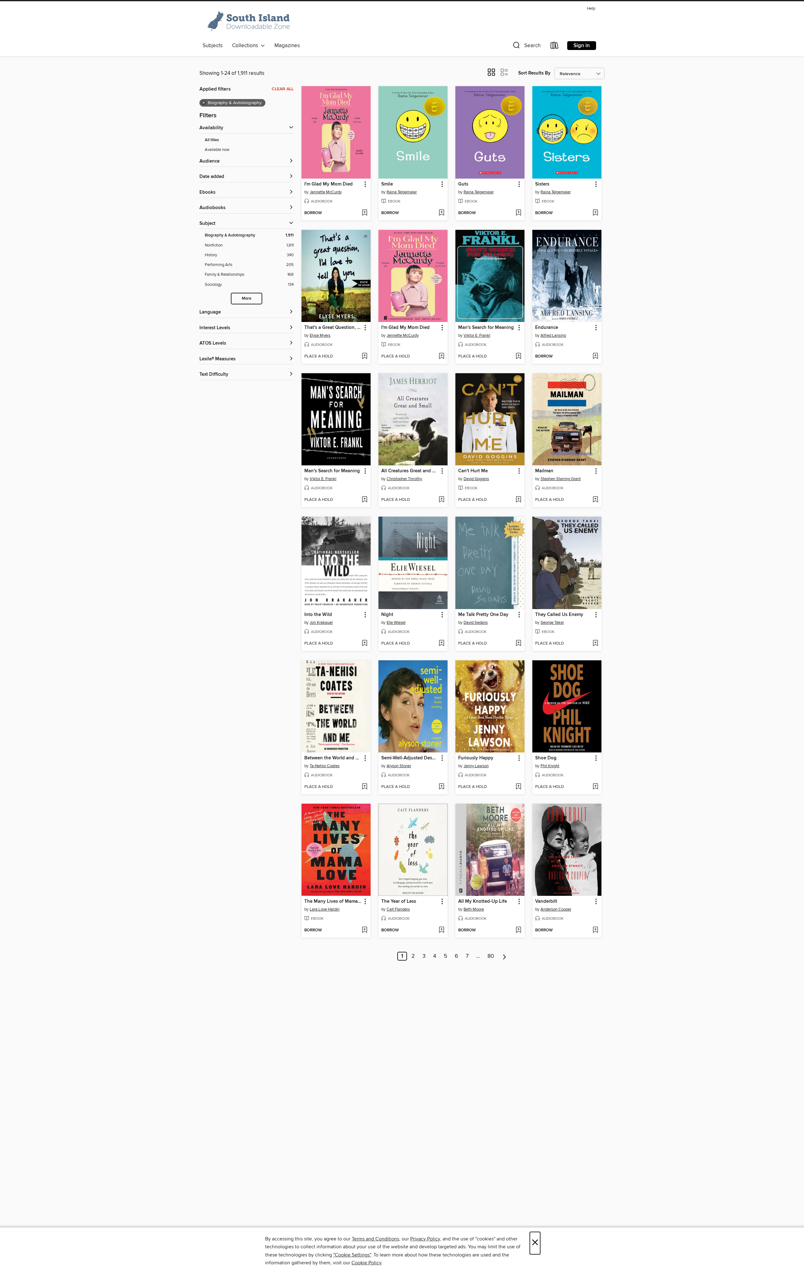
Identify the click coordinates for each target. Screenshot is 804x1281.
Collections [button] (246, 45)
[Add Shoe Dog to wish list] (595, 787)
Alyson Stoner (399, 765)
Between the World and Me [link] (333, 758)
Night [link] (387, 615)
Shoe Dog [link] (546, 758)
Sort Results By (534, 73)
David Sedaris (476, 622)
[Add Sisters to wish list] (595, 213)
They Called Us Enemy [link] (559, 615)
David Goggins (476, 478)
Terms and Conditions (375, 1239)
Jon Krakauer (321, 622)
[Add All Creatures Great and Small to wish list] (441, 500)
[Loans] (554, 47)
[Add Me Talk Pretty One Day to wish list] (518, 644)
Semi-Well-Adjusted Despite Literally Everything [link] (410, 758)
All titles (212, 140)
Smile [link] (387, 184)
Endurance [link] (546, 327)
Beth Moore (474, 909)
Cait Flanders (398, 909)
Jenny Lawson (476, 765)
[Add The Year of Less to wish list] (441, 930)
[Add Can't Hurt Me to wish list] (518, 500)
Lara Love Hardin (325, 909)
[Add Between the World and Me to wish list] (364, 787)
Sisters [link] (542, 184)
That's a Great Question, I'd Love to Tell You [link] (333, 327)
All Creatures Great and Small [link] (410, 471)
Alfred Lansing (553, 335)
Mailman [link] (544, 471)
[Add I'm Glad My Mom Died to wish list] (364, 213)
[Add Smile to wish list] (441, 213)
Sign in (581, 45)
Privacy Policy (425, 1239)
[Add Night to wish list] (441, 644)
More (246, 298)
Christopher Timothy (404, 478)
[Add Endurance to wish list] (595, 356)
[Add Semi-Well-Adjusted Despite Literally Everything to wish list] (441, 787)
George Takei (552, 622)
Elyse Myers (320, 335)
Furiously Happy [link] (475, 758)
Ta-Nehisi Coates (325, 765)
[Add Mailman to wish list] (595, 500)
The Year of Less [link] (398, 901)
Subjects (213, 45)
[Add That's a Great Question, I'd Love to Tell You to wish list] (364, 356)
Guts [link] (463, 184)
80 (490, 956)
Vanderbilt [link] (546, 901)
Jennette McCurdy (326, 192)
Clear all (283, 89)
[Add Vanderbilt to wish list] (595, 930)
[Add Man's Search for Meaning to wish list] (518, 356)
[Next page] (504, 956)
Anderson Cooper (556, 909)
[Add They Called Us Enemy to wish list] (595, 644)
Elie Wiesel (396, 622)
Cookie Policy (366, 1263)
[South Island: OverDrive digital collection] (250, 21)
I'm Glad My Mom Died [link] (328, 184)
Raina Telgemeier (402, 192)
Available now (217, 149)
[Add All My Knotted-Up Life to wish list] (518, 930)
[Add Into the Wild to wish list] (364, 644)
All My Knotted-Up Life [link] (482, 901)
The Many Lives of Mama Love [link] (333, 901)
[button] (526, 47)
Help (591, 8)
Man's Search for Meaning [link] (486, 327)
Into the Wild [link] (318, 615)
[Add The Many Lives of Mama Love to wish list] (364, 930)
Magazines (287, 45)
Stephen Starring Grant (561, 478)
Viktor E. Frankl (477, 335)
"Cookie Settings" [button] (352, 1255)
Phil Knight (550, 765)
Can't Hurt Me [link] (473, 471)
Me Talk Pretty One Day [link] (483, 615)
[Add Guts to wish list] (518, 213)
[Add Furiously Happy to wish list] (518, 787)
